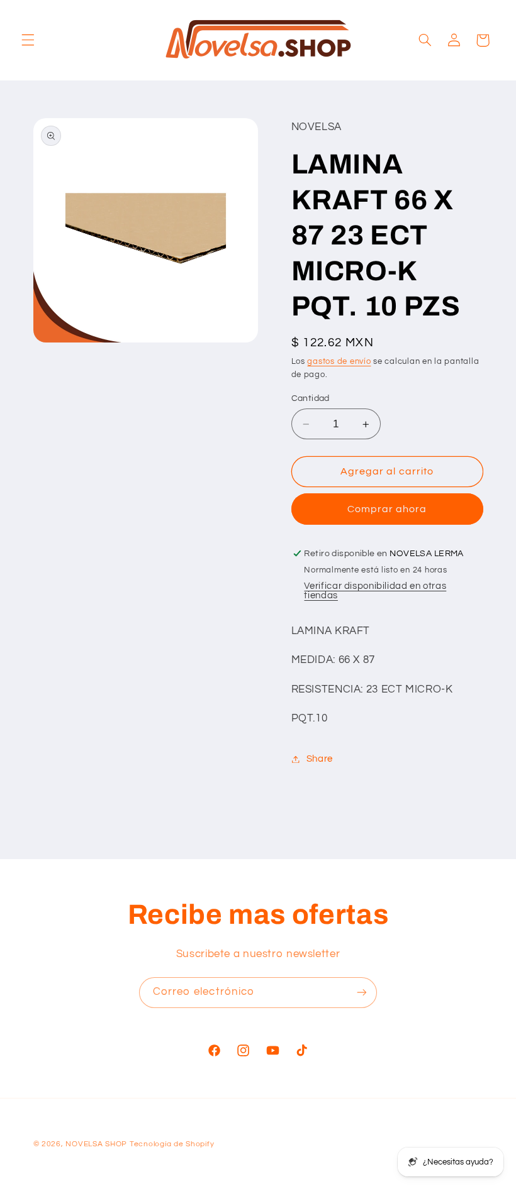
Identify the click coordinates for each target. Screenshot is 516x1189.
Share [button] (319, 759)
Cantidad (310, 398)
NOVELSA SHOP (96, 1144)
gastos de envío (339, 362)
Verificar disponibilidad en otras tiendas (375, 590)
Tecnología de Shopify (172, 1144)
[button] (27, 40)
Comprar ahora (387, 509)
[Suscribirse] (361, 992)
